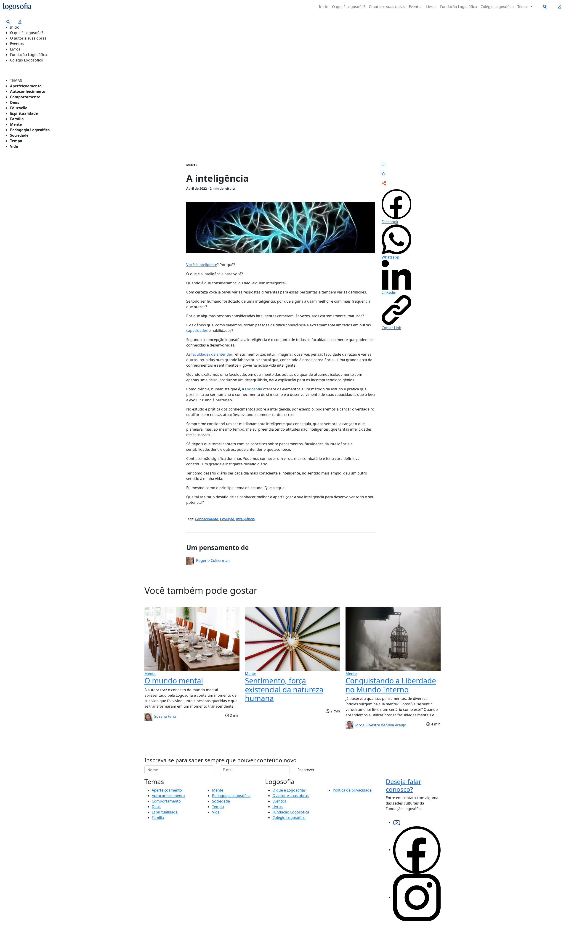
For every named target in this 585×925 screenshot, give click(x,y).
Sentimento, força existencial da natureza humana (284, 689)
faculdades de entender (211, 354)
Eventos (416, 6)
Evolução (227, 519)
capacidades (197, 330)
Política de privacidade (352, 790)
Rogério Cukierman (212, 560)
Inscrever (306, 769)
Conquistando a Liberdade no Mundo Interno (391, 685)
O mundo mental (173, 680)
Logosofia (253, 389)
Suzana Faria (164, 716)
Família (17, 118)
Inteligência (245, 519)
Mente (16, 124)
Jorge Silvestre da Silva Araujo (380, 725)
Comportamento (25, 96)
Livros (431, 6)
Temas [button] (523, 6)
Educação (18, 107)
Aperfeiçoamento (26, 85)
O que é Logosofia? (348, 6)
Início (323, 6)
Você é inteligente (201, 264)
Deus (14, 102)
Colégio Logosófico (497, 6)
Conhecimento (206, 519)
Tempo (16, 140)
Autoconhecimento (27, 91)
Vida (14, 146)
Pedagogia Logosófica (30, 129)
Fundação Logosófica (458, 6)
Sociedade (19, 135)
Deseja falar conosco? (403, 785)
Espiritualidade (24, 113)
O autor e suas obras (387, 6)
